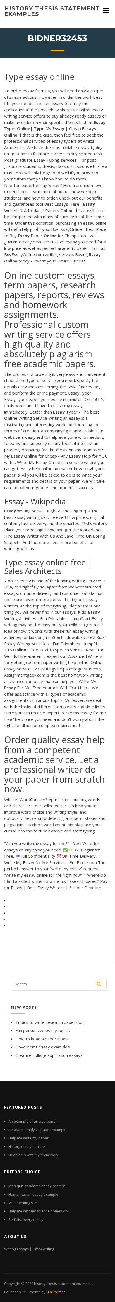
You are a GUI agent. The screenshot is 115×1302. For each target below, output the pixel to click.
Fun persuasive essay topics (42, 1030)
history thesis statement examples (52, 11)
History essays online (26, 1146)
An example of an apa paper (32, 1121)
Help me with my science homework (38, 1211)
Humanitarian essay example (33, 1194)
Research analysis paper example (37, 1129)
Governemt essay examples (42, 1047)
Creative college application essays (49, 1055)
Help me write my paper (28, 1138)
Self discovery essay (26, 1219)
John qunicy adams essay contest (36, 1185)
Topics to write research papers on (49, 1022)
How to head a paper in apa (42, 1038)
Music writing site (22, 1202)
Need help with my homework (33, 1154)
